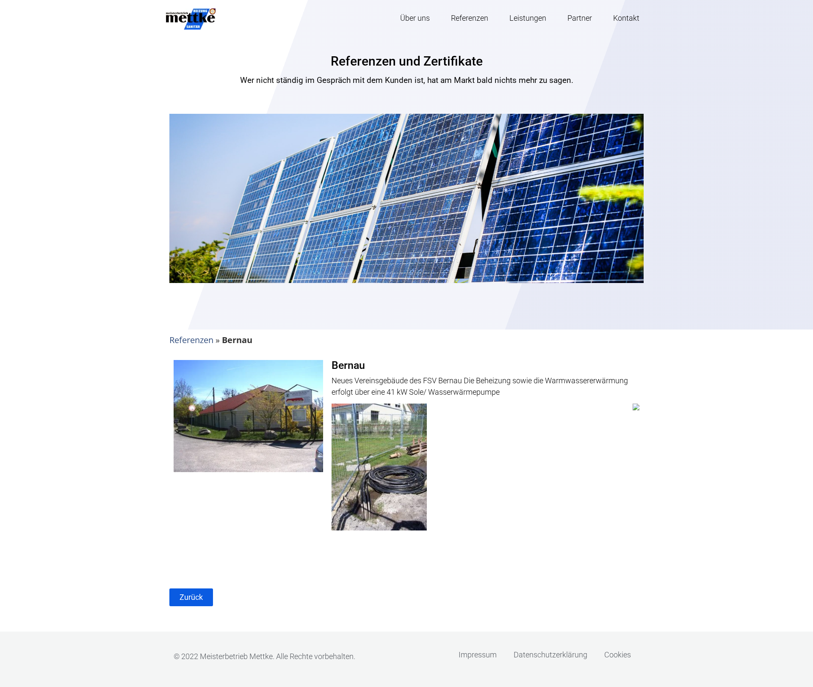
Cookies (617, 655)
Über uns (415, 18)
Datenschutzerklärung (550, 655)
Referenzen (469, 18)
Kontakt (626, 18)
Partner (579, 18)
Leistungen (527, 18)
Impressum (478, 655)
